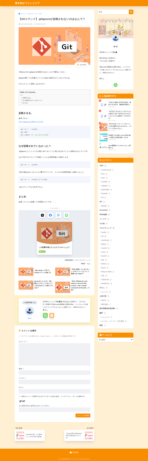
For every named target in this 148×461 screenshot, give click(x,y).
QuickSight (106, 189)
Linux (104, 252)
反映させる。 (27, 98)
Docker (105, 232)
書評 (102, 313)
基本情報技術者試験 (108, 308)
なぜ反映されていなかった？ (33, 100)
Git (76, 260)
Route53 (105, 193)
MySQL (105, 206)
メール (22, 378)
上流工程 (104, 296)
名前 (21, 369)
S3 (103, 197)
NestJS (105, 256)
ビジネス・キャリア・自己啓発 (113, 321)
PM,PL (104, 300)
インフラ (104, 219)
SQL (104, 275)
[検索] (131, 12)
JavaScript (106, 240)
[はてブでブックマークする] (58, 215)
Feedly (45, 319)
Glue (104, 178)
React (104, 268)
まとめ (25, 103)
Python (105, 264)
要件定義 (105, 304)
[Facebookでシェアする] (50, 215)
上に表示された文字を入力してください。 (35, 406)
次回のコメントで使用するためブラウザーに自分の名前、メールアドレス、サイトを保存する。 (53, 396)
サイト (21, 387)
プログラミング (84, 260)
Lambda (105, 182)
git (89, 264)
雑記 (102, 325)
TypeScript (106, 279)
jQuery (104, 244)
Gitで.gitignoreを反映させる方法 (31, 122)
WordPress (106, 283)
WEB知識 (104, 214)
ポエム (103, 288)
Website (52, 319)
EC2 (104, 174)
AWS (102, 166)
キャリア (105, 292)
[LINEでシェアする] (66, 215)
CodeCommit (107, 170)
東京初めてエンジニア (27, 3)
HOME (75, 452)
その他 (103, 223)
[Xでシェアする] (42, 215)
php (103, 260)
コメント (23, 341)
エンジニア (106, 317)
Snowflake (104, 210)
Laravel (105, 248)
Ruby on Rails (107, 272)
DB (101, 202)
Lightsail (105, 186)
